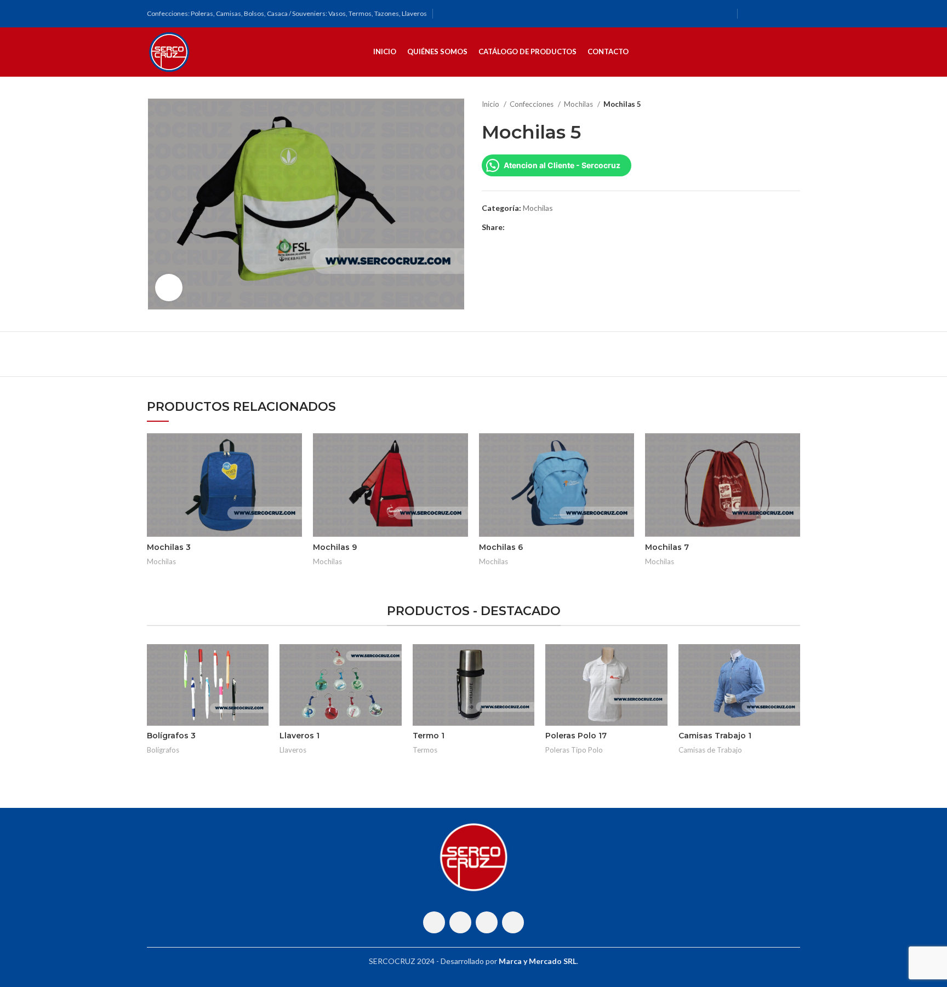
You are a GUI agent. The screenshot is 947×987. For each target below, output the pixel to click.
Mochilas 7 (667, 547)
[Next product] (794, 104)
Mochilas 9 (335, 547)
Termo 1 (428, 736)
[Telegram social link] (564, 227)
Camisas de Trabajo (710, 749)
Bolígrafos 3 (171, 736)
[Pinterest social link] (539, 227)
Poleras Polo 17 (576, 736)
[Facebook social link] (750, 13)
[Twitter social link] (526, 227)
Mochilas (579, 104)
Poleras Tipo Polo (574, 749)
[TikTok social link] (793, 13)
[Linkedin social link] (551, 227)
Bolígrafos (163, 749)
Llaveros (292, 749)
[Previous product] (772, 104)
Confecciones (532, 104)
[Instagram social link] (764, 13)
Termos (425, 749)
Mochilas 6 (501, 547)
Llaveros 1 (299, 736)
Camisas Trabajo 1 (714, 736)
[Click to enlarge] (168, 287)
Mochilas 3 (169, 547)
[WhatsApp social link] (779, 13)
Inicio (491, 104)
